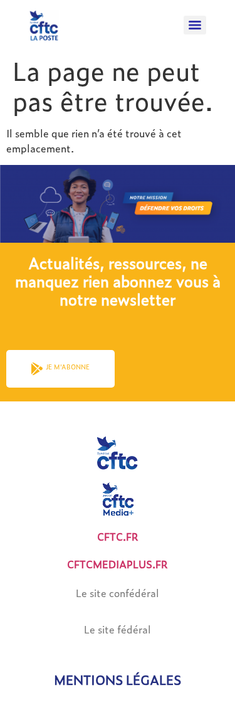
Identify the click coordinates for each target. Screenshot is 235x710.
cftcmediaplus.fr (117, 564)
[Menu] (195, 25)
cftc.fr (117, 536)
